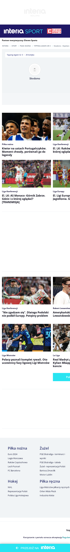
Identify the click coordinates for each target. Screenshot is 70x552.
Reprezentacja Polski (17, 491)
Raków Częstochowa (17, 462)
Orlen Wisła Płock (48, 491)
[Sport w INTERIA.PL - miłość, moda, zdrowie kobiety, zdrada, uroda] (34, 31)
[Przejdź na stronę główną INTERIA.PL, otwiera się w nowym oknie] (14, 31)
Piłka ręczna (50, 481)
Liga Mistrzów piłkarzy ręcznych (55, 487)
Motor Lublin (46, 474)
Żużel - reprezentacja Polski (52, 466)
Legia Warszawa (15, 458)
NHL (10, 487)
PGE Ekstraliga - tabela (50, 462)
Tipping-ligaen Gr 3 (42, 46)
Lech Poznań (14, 466)
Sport (14, 46)
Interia (5, 46)
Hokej (13, 481)
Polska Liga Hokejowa (18, 495)
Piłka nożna (25, 46)
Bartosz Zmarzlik (47, 470)
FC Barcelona (14, 470)
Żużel (44, 448)
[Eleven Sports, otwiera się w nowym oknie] (54, 31)
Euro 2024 (12, 454)
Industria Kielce (47, 495)
